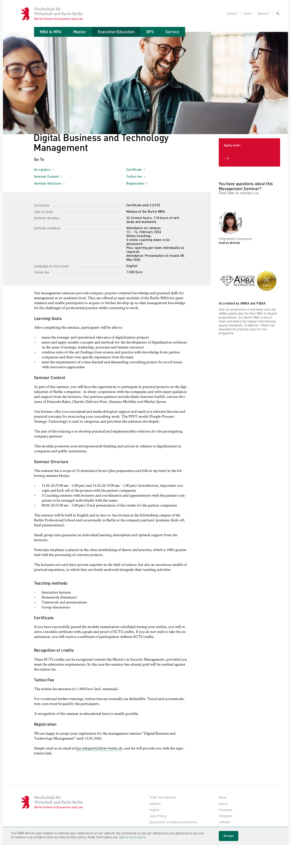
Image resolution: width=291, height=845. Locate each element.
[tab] (50, 32)
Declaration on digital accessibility (173, 822)
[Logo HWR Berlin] (27, 13)
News (222, 797)
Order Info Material (162, 797)
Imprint (154, 810)
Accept (228, 835)
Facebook (225, 810)
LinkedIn (224, 822)
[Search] (276, 13)
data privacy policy (132, 837)
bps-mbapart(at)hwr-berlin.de (99, 749)
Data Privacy (157, 816)
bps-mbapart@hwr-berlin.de (242, 256)
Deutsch (263, 13)
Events (223, 803)
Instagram (226, 816)
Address (155, 803)
